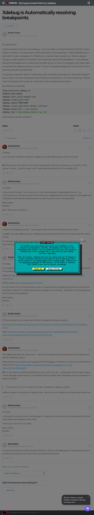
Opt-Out (63, 264)
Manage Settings (54, 269)
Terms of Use (59, 261)
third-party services (31, 262)
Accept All (38, 269)
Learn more (51, 253)
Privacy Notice (41, 261)
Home (11, 3)
